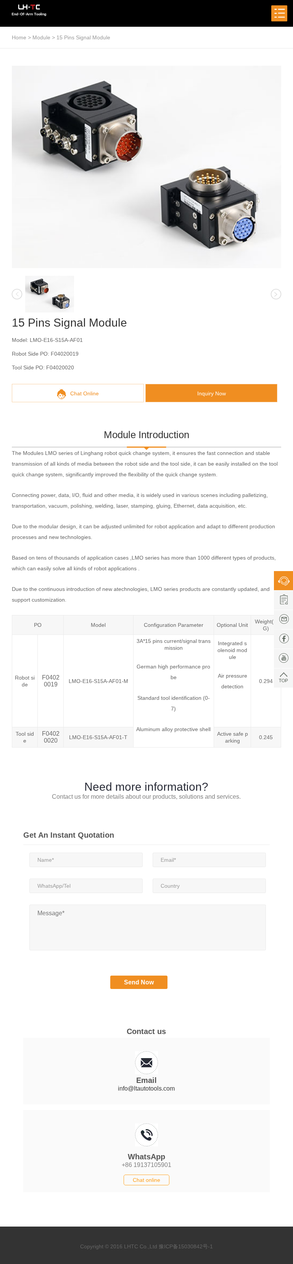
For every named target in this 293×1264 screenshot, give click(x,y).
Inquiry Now (211, 393)
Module (41, 37)
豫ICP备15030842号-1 (186, 1246)
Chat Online (84, 393)
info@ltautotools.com (146, 1088)
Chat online (146, 1180)
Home (19, 37)
